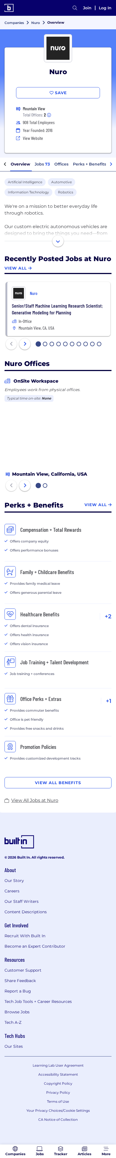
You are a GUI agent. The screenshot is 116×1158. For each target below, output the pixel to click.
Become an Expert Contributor (35, 946)
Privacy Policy (58, 1092)
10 (99, 344)
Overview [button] (20, 164)
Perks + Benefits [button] (89, 164)
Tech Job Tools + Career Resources (38, 1001)
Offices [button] (61, 164)
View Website (33, 138)
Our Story (14, 880)
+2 (108, 616)
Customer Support (23, 970)
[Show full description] (58, 241)
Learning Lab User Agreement (58, 1065)
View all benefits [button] (58, 782)
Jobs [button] (42, 164)
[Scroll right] (111, 164)
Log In (105, 7)
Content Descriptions (26, 911)
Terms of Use (58, 1101)
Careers (12, 891)
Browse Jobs (17, 1011)
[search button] (75, 8)
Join (87, 7)
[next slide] (24, 344)
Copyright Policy (58, 1083)
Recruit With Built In (25, 935)
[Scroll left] (5, 164)
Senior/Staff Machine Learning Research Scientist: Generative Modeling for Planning (57, 309)
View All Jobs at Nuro (34, 800)
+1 (108, 701)
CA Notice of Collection (58, 1119)
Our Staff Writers (22, 901)
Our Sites (14, 1046)
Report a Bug (18, 991)
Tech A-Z (13, 1022)
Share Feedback (20, 980)
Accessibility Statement (58, 1074)
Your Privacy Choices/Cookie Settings (58, 1110)
